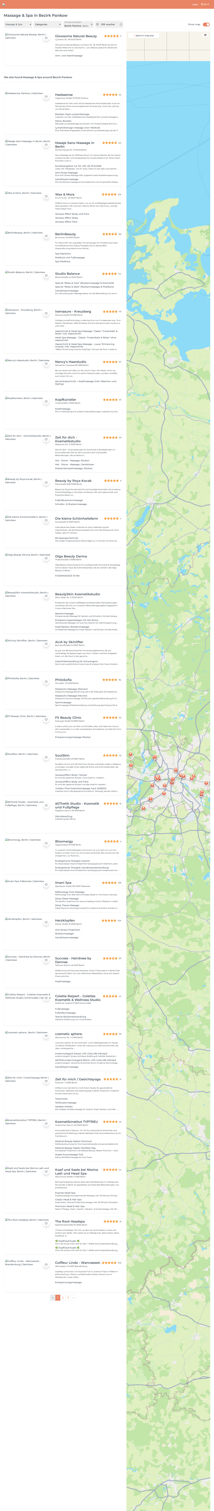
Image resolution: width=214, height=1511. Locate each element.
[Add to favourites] (46, 38)
